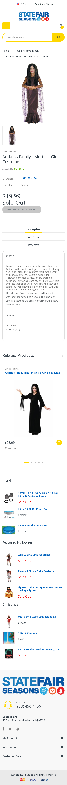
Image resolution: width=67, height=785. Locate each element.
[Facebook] (20, 178)
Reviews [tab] (33, 245)
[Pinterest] (35, 178)
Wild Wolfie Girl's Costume (34, 554)
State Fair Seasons (24, 774)
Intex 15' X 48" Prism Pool (33, 509)
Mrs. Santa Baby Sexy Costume (37, 616)
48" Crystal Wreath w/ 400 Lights (38, 649)
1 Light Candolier (28, 633)
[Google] (30, 178)
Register (39, 4)
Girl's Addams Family (28, 50)
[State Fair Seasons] (34, 15)
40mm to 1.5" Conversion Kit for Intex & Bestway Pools (38, 494)
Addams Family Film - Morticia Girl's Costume (32, 372)
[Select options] (59, 442)
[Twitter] (24, 178)
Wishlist (9, 178)
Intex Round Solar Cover (33, 525)
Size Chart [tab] (34, 237)
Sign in (49, 4)
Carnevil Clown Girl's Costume (36, 571)
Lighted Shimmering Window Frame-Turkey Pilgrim (40, 589)
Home (5, 50)
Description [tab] (33, 229)
